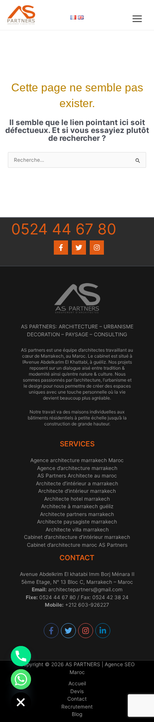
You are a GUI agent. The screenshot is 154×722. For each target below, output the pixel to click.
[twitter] (69, 630)
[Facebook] (61, 247)
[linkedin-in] (103, 630)
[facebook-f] (51, 630)
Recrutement (77, 707)
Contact (77, 699)
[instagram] (86, 630)
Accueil (77, 683)
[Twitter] (79, 247)
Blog (77, 714)
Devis (77, 691)
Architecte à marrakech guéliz (77, 506)
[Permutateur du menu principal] (137, 18)
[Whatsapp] (21, 679)
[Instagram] (97, 247)
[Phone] (21, 656)
